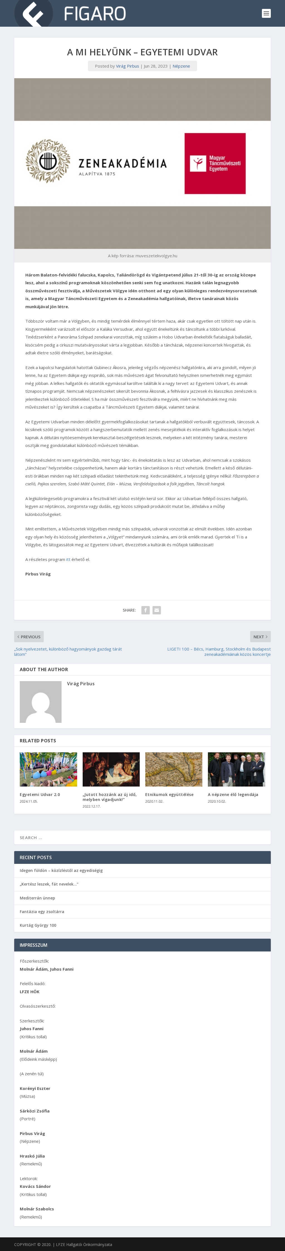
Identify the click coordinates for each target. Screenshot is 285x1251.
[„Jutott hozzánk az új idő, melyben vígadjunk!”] (111, 769)
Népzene (181, 66)
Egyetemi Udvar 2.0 (40, 794)
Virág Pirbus (127, 66)
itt (68, 559)
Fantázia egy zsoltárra (42, 911)
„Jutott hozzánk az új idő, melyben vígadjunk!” (110, 797)
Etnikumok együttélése (169, 794)
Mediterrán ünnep (37, 898)
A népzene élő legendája (233, 794)
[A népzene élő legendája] (236, 769)
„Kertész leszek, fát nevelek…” (49, 884)
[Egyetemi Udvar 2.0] (48, 769)
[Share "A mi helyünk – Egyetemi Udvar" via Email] (156, 610)
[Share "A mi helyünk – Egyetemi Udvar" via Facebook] (145, 610)
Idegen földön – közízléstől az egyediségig (61, 870)
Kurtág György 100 (38, 925)
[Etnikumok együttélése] (173, 769)
